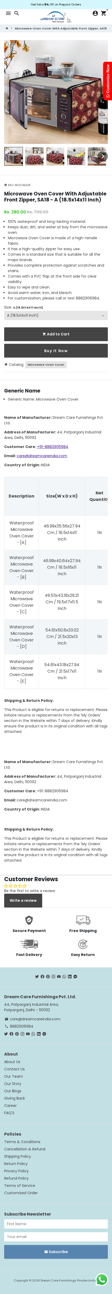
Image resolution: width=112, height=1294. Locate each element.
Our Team (13, 1076)
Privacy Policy (16, 1171)
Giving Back (14, 1098)
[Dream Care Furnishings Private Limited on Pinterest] (48, 976)
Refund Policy (16, 1178)
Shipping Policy (17, 1156)
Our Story (12, 1083)
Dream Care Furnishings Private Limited (69, 1280)
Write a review (23, 900)
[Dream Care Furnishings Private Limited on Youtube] (59, 976)
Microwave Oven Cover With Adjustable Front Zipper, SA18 (61, 28)
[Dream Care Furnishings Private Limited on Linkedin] (70, 976)
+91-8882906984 (52, 446)
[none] (13, 156)
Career (10, 1105)
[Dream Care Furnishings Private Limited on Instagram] (53, 976)
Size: (23, 307)
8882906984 (19, 1026)
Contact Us (14, 1069)
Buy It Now (56, 350)
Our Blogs (12, 1091)
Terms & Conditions (22, 1141)
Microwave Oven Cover (46, 365)
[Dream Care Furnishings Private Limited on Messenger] (75, 976)
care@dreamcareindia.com (42, 455)
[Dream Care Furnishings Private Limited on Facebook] (42, 976)
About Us (12, 1061)
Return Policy (16, 1163)
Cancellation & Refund (24, 1149)
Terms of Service (19, 1185)
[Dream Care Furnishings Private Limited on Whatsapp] (64, 976)
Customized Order (21, 1192)
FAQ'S (9, 1112)
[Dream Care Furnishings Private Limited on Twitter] (37, 976)
